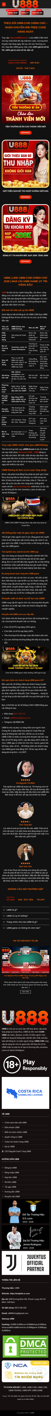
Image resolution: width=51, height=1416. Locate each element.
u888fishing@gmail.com (20, 718)
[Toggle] (4, 910)
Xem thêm (25, 992)
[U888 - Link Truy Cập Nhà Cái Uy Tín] (25, 4)
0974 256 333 (20, 714)
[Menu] (4, 4)
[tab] (17, 63)
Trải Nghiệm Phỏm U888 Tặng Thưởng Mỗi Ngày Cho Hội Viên (25, 977)
